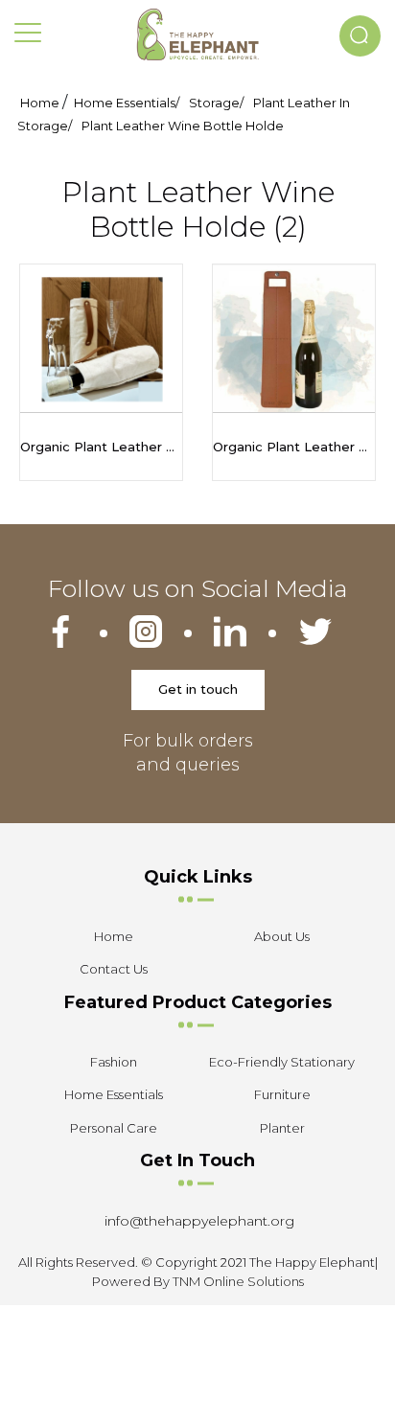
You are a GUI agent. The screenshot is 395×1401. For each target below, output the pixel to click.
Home (39, 102)
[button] (360, 36)
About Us (282, 936)
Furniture (282, 1094)
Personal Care (113, 1128)
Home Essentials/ (126, 102)
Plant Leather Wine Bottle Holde (182, 125)
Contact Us (114, 968)
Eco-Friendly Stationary (282, 1061)
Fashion (113, 1061)
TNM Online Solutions (238, 1281)
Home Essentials (113, 1094)
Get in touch (198, 689)
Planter (282, 1128)
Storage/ (216, 102)
